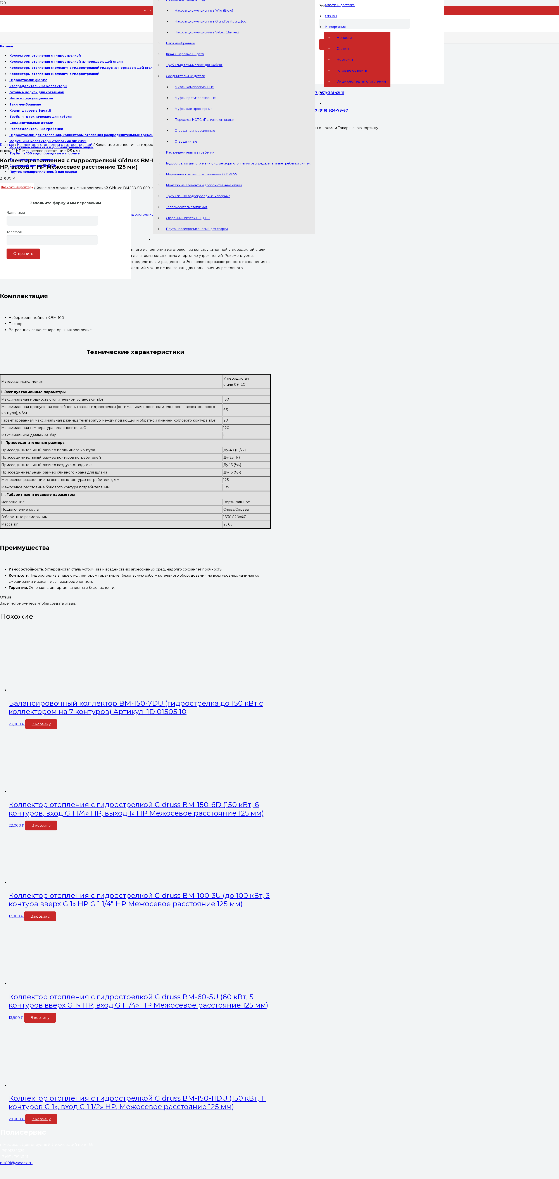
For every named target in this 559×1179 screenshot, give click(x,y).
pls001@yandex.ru (16, 1163)
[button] (41, 724)
